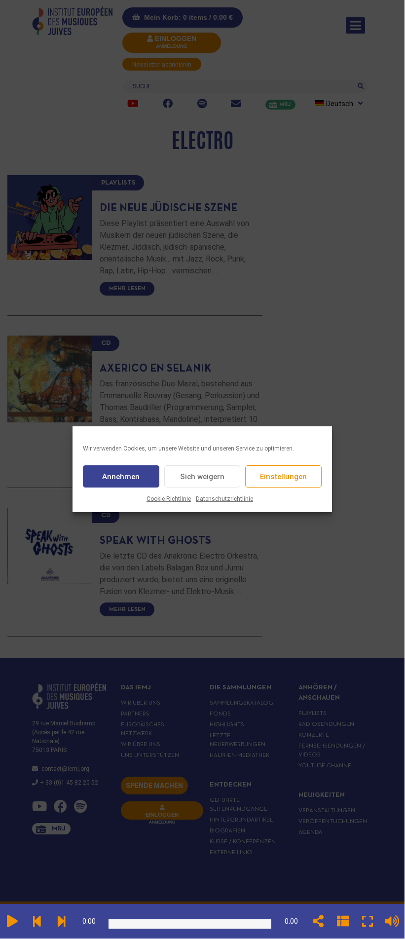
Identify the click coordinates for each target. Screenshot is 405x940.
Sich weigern (202, 476)
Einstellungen (283, 476)
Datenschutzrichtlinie (224, 498)
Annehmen (121, 476)
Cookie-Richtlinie (169, 498)
